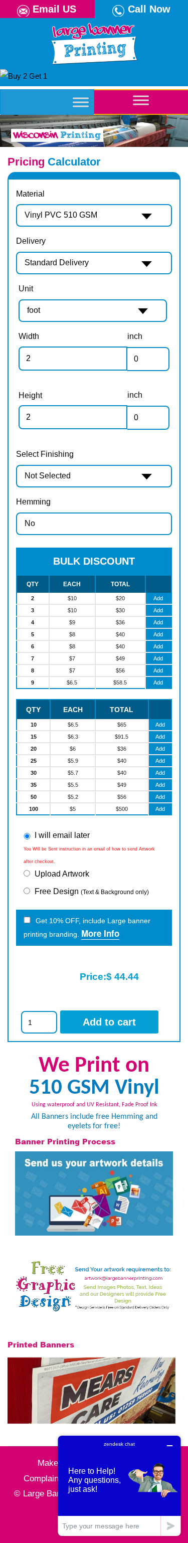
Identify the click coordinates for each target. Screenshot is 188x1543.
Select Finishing (45, 454)
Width (29, 336)
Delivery (31, 241)
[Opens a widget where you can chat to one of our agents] (119, 1485)
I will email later (62, 835)
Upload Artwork (62, 874)
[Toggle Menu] (81, 102)
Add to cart (109, 1021)
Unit (26, 288)
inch (134, 336)
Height (30, 395)
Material (30, 194)
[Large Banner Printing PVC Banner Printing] (94, 41)
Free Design (92, 891)
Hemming (33, 501)
